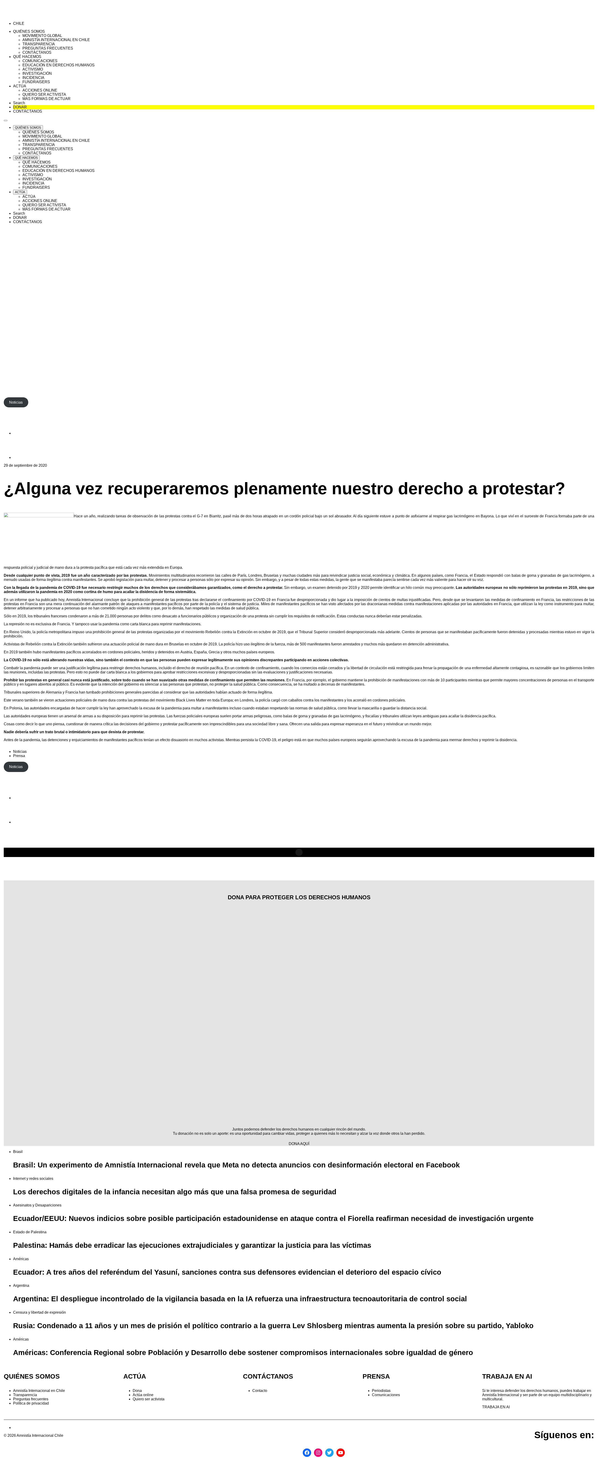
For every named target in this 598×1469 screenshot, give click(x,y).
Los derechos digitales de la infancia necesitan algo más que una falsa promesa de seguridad (174, 1192)
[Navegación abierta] (5, 120)
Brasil (18, 1152)
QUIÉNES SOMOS (32, 1376)
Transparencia (25, 1395)
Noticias (20, 752)
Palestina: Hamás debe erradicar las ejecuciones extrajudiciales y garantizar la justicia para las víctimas (192, 1245)
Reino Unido (19, 632)
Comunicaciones (386, 1395)
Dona (137, 1391)
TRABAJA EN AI (496, 1407)
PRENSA (376, 1376)
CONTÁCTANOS (268, 1376)
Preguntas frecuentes (30, 1399)
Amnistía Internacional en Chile (39, 1391)
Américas (21, 1259)
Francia (71, 692)
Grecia (214, 652)
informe (21, 600)
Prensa (19, 756)
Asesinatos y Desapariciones (37, 1205)
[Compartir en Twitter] (24, 457)
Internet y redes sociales (33, 1179)
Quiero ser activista (148, 1399)
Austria (186, 652)
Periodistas (381, 1391)
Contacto (259, 1391)
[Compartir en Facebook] (24, 433)
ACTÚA (134, 1376)
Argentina (21, 1286)
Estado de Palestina (29, 1232)
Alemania (54, 692)
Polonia (15, 708)
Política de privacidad (31, 1403)
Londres (246, 700)
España (200, 652)
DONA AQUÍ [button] (299, 1144)
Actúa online (143, 1395)
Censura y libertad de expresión (39, 1312)
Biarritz (215, 516)
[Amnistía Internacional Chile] (31, 16)
